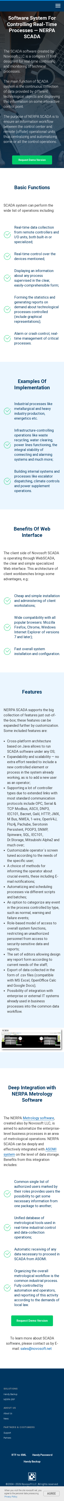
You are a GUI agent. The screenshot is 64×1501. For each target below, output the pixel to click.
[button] (32, 832)
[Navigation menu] (57, 6)
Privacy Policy (10, 1496)
